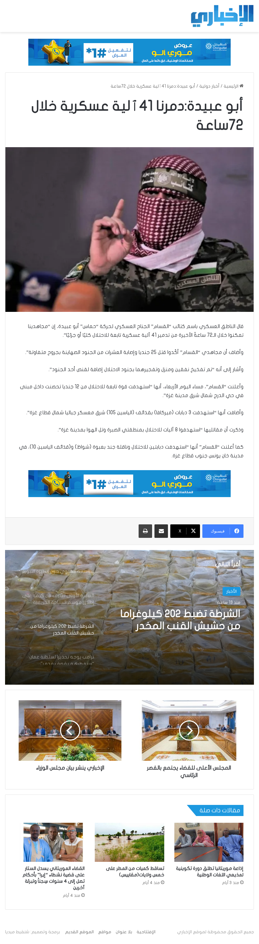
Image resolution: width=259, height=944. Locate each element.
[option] (129, 617)
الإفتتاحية (146, 932)
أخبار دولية (209, 86)
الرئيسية (231, 86)
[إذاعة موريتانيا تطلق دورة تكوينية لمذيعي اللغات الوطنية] (208, 842)
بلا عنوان (124, 932)
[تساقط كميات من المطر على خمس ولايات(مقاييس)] (129, 842)
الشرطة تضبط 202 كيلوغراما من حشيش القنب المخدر (180, 620)
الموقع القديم (79, 932)
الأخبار (231, 591)
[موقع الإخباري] (222, 16)
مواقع (104, 932)
